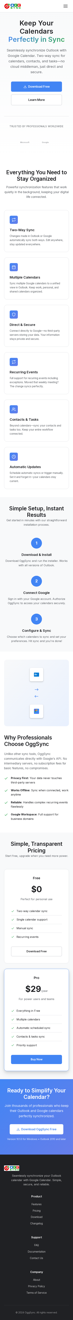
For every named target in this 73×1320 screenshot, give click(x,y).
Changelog (36, 1223)
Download (36, 1217)
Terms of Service (36, 1292)
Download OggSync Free (39, 1129)
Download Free (39, 86)
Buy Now (36, 1059)
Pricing (37, 1210)
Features (36, 1204)
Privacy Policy (36, 1286)
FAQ (36, 1245)
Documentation (36, 1251)
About (36, 1279)
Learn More (36, 100)
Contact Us (36, 1258)
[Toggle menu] (65, 6)
